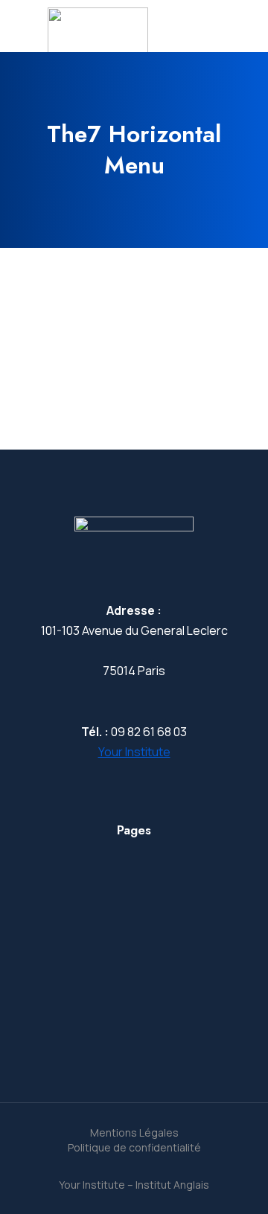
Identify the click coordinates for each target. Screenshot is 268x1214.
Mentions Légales (134, 1132)
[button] (31, 349)
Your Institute (134, 752)
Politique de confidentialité (134, 1147)
